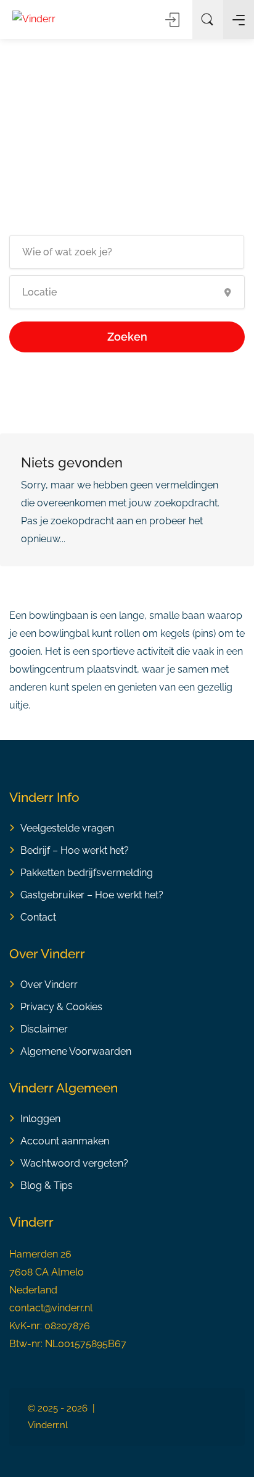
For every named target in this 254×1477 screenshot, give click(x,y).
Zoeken (127, 336)
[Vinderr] (33, 18)
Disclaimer (44, 1029)
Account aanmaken (64, 1141)
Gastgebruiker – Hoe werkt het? (91, 895)
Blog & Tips (46, 1185)
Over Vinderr (49, 984)
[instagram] (178, 1409)
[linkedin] (198, 1409)
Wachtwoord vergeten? (74, 1163)
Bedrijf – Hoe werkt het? (74, 850)
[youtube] (218, 1424)
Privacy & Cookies (61, 1007)
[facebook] (157, 1409)
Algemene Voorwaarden (75, 1051)
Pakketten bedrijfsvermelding (86, 873)
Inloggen (173, 20)
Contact (38, 917)
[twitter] (178, 1424)
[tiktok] (198, 1424)
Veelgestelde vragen (67, 828)
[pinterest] (218, 1409)
